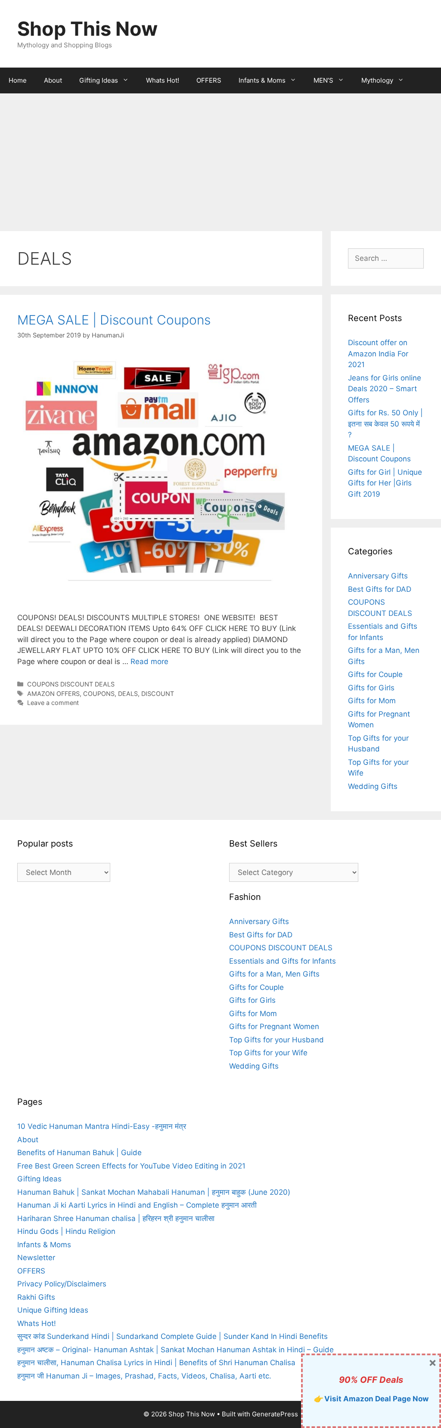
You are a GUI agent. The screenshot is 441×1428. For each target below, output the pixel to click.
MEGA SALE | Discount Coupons (114, 320)
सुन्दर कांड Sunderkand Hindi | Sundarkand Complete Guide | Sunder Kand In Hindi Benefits (172, 1336)
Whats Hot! (162, 80)
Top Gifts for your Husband (276, 1039)
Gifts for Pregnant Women (274, 1026)
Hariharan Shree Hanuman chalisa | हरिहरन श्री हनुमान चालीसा (115, 1218)
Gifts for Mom (372, 700)
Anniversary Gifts (378, 576)
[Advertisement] (220, 158)
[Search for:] (386, 258)
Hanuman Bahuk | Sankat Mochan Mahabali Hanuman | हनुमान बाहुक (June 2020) (153, 1192)
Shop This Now (87, 28)
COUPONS (99, 693)
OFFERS (208, 80)
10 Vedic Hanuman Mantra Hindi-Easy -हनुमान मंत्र (101, 1126)
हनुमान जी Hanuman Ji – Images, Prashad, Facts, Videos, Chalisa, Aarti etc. (144, 1376)
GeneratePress (275, 1414)
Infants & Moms (262, 80)
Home (18, 80)
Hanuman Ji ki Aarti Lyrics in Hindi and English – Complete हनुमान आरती (137, 1205)
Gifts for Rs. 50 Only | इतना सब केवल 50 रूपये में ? (385, 423)
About (53, 80)
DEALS (128, 693)
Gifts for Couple (375, 674)
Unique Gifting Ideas (52, 1310)
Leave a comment (53, 702)
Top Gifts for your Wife (268, 1052)
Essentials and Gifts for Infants (282, 961)
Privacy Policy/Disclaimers (61, 1284)
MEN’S (323, 80)
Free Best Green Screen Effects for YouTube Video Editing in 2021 (131, 1166)
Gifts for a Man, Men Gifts (274, 974)
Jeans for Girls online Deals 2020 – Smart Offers (384, 389)
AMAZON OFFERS (53, 693)
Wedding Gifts (373, 786)
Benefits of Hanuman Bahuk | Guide (79, 1152)
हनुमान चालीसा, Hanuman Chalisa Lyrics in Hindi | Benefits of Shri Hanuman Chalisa (156, 1362)
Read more (149, 661)
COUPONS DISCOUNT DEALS (71, 684)
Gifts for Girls (371, 687)
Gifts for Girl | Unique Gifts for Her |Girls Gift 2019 (385, 483)
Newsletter (36, 1257)
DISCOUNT (157, 693)
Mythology (377, 80)
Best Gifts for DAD (379, 589)
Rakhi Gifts (36, 1297)
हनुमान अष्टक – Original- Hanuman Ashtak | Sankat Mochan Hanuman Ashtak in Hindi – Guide (175, 1349)
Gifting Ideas (98, 80)
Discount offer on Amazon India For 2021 (378, 353)
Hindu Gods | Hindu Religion (66, 1231)
